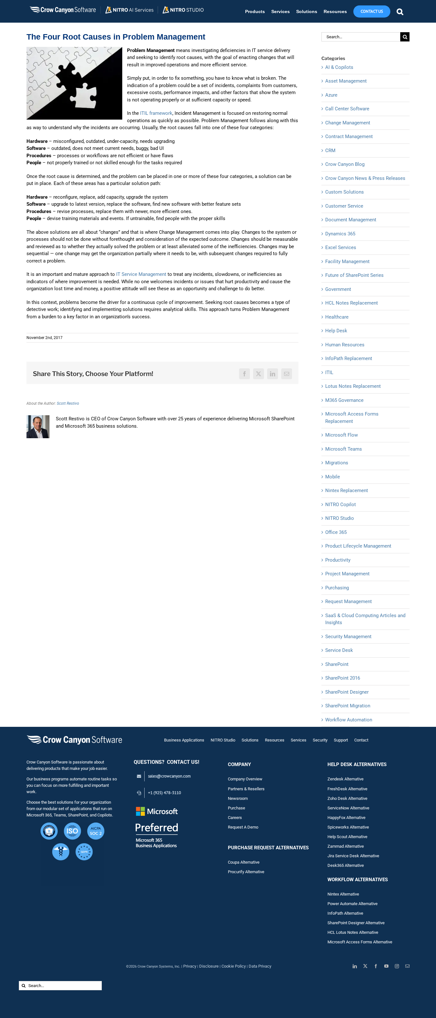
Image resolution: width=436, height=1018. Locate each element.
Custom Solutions (344, 192)
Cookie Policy (234, 966)
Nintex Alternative (343, 894)
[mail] (407, 966)
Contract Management (349, 136)
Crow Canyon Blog (345, 164)
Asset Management (346, 81)
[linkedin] (355, 966)
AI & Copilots (339, 67)
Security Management (348, 636)
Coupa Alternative (243, 862)
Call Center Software (347, 109)
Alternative (354, 846)
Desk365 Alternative (345, 865)
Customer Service (344, 206)
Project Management (347, 574)
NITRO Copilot (340, 504)
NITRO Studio (339, 518)
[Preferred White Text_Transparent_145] (157, 807)
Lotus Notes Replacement (353, 386)
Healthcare (337, 317)
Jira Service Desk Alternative (353, 855)
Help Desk (336, 331)
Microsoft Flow (341, 435)
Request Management (348, 601)
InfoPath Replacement (348, 358)
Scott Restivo (68, 403)
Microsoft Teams (343, 449)
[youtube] (386, 966)
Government (338, 289)
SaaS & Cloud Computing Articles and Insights (365, 619)
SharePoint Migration (347, 706)
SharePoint (337, 664)
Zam (336, 846)
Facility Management (347, 261)
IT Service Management (141, 274)
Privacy (189, 966)
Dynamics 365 (340, 234)
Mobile (332, 477)
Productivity (337, 560)
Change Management (347, 123)
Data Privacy (260, 966)
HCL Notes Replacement (351, 303)
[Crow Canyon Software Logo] (74, 735)
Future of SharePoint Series (354, 275)
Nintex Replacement (346, 490)
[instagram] (397, 966)
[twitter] (365, 966)
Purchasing (337, 588)
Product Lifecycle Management (358, 546)
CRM (330, 150)
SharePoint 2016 (342, 678)
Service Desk (339, 650)
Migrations (336, 463)
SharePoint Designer (347, 692)
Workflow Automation (348, 720)
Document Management (350, 220)
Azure (331, 95)
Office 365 (336, 532)
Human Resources (345, 345)
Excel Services (340, 247)
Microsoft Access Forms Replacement (352, 417)
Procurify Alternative (246, 871)
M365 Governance (344, 400)
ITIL (329, 372)
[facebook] (376, 966)
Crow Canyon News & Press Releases (365, 178)
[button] (400, 11)
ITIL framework (156, 113)
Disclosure (209, 966)
